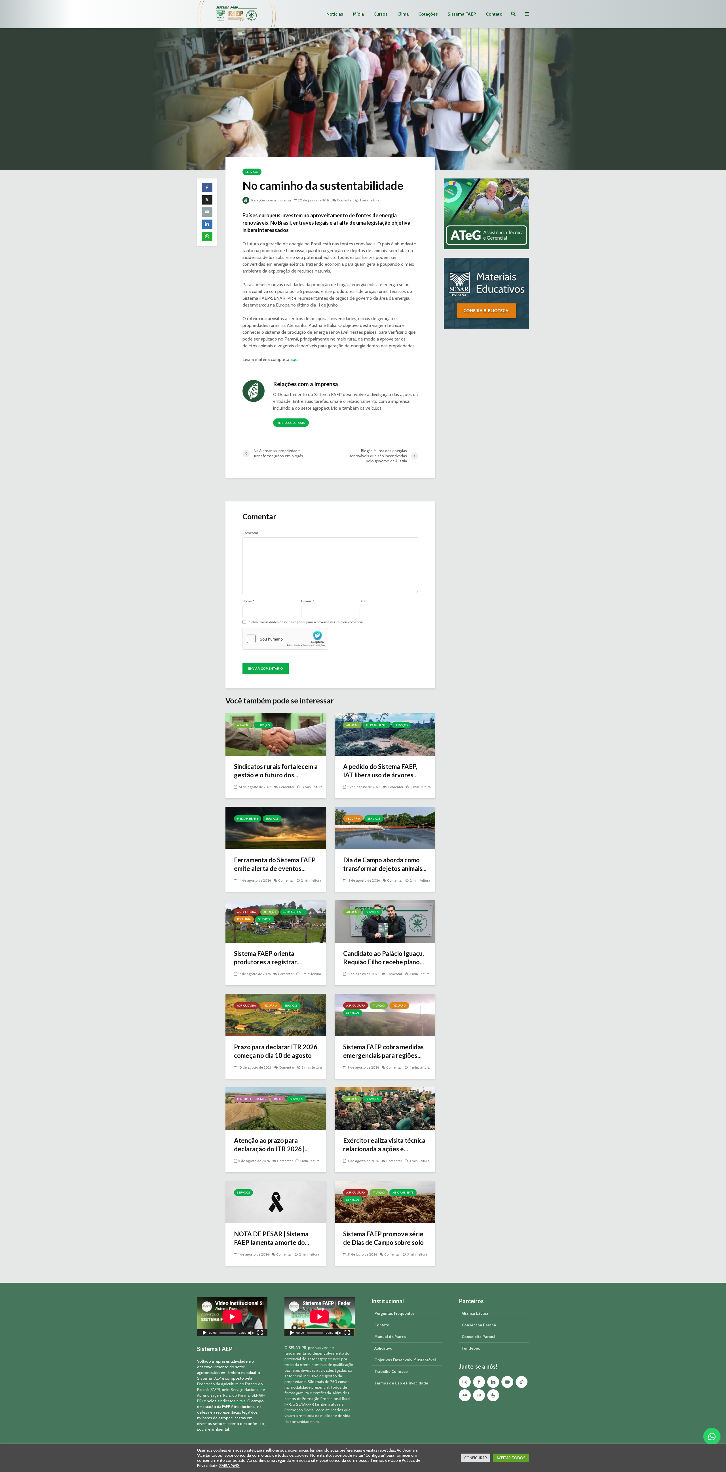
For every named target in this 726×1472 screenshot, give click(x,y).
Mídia (358, 14)
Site (363, 601)
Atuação (243, 725)
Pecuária (353, 818)
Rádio (278, 1099)
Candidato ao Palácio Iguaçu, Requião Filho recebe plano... (383, 958)
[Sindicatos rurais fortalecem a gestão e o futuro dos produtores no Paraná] (275, 734)
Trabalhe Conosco (391, 1371)
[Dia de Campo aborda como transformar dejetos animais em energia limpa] (385, 827)
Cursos (380, 14)
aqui (294, 359)
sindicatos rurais (232, 1400)
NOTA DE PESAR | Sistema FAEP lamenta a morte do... (271, 1238)
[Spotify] (479, 1395)
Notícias (334, 14)
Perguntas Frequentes (394, 1313)
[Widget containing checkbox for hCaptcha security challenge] (285, 639)
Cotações (428, 14)
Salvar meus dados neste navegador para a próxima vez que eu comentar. (306, 622)
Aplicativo (383, 1348)
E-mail (307, 601)
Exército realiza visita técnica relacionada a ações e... (384, 1145)
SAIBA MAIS (229, 1465)
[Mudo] (251, 1333)
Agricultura (246, 912)
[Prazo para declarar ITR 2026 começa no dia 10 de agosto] (275, 1014)
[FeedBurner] (493, 1395)
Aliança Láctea (475, 1313)
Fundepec (471, 1348)
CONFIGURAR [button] (475, 1458)
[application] (232, 1316)
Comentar (345, 200)
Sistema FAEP (462, 14)
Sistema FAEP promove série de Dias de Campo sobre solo (383, 1238)
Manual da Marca (390, 1336)
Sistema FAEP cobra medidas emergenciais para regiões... (383, 1051)
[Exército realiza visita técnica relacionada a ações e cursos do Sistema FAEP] (385, 1108)
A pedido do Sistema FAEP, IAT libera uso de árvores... (380, 771)
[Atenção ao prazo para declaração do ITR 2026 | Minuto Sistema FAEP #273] (275, 1108)
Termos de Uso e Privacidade (401, 1383)
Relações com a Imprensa (270, 200)
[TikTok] (521, 1382)
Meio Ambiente (376, 725)
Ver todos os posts (291, 423)
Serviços (252, 172)
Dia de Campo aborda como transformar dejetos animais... (385, 864)
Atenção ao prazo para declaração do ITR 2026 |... (271, 1145)
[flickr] (465, 1395)
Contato (494, 14)
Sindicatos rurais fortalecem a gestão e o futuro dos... (276, 771)
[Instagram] (465, 1382)
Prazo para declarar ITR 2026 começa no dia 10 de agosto (275, 1051)
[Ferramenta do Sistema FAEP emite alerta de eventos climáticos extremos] (275, 827)
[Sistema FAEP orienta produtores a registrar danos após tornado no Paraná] (275, 921)
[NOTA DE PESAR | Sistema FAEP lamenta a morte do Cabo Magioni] (275, 1201)
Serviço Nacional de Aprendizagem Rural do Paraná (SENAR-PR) (231, 1395)
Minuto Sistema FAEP (251, 1099)
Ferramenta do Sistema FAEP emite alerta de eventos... (275, 864)
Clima (403, 14)
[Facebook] (479, 1382)
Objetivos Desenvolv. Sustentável (405, 1359)
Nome (248, 601)
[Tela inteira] (260, 1333)
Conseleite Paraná (478, 1336)
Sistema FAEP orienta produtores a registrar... (267, 958)
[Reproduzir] (204, 1333)
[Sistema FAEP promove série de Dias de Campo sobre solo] (385, 1201)
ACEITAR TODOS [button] (511, 1458)
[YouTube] (507, 1382)
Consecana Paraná (479, 1325)
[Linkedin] (493, 1382)
